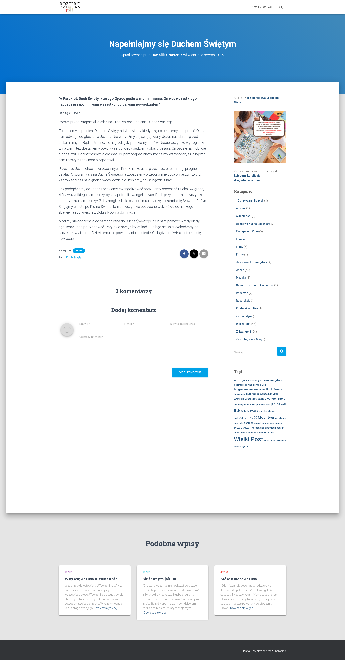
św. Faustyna (244, 316)
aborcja (239, 380)
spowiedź (270, 427)
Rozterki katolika (247, 308)
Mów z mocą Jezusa (238, 578)
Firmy (240, 254)
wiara (245, 432)
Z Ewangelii (243, 331)
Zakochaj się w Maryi (249, 339)
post (272, 423)
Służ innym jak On (159, 578)
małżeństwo (240, 418)
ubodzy (238, 432)
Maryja (271, 411)
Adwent (241, 208)
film (236, 404)
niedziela (238, 423)
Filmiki (240, 239)
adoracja (250, 380)
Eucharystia (239, 394)
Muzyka (241, 277)
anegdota (276, 380)
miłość (251, 417)
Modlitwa (266, 417)
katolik (253, 411)
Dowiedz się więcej (105, 608)
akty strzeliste (262, 380)
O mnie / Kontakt (262, 7)
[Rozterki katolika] (70, 7)
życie (244, 446)
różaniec (259, 427)
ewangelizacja (275, 398)
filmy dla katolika (246, 404)
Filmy (239, 246)
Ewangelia (239, 399)
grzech (259, 404)
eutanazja (252, 393)
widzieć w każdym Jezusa (261, 432)
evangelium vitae (268, 393)
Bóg (264, 384)
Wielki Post (243, 323)
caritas (262, 389)
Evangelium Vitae (247, 231)
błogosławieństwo (246, 389)
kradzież (263, 411)
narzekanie (280, 418)
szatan (280, 427)
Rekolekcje (243, 300)
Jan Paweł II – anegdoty (251, 262)
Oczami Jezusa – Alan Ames (255, 285)
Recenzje (242, 293)
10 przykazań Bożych (250, 200)
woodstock (269, 440)
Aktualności (243, 216)
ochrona (248, 422)
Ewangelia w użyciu (254, 399)
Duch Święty (73, 257)
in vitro (266, 404)
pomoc (265, 423)
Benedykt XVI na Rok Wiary (253, 223)
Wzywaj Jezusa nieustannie (91, 578)
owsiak (257, 423)
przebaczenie (244, 427)
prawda (278, 423)
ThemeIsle (279, 651)
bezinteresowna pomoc (247, 384)
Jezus (79, 251)
